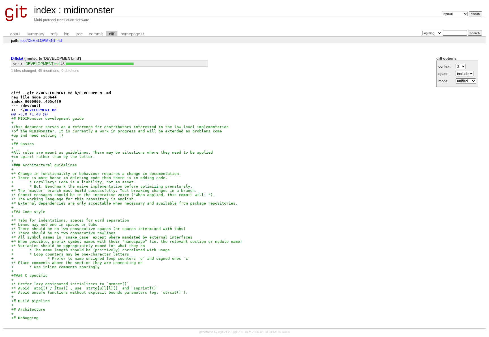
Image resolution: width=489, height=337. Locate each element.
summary (35, 34)
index (45, 10)
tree (79, 34)
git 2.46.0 (240, 332)
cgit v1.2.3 (225, 332)
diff (111, 34)
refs (54, 34)
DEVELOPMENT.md (45, 40)
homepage (130, 34)
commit (96, 34)
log (66, 34)
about (15, 34)
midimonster (89, 10)
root (23, 40)
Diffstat (17, 58)
